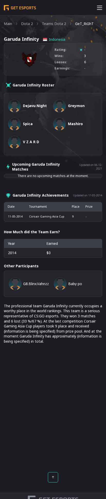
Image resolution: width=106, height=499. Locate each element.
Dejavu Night (35, 105)
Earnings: (62, 68)
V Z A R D (31, 141)
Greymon (76, 105)
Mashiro (75, 123)
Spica (28, 123)
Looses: (61, 62)
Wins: (59, 56)
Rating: (60, 50)
